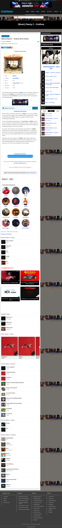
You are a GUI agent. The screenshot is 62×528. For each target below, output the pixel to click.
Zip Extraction (52, 506)
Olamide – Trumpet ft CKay (50, 123)
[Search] (60, 12)
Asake (25, 195)
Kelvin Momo (26, 217)
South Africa (5, 36)
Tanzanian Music (38, 514)
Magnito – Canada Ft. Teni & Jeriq (52, 72)
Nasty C (14, 75)
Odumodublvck (25, 228)
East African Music (38, 518)
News (5, 498)
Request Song (52, 508)
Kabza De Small (5, 217)
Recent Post (7, 502)
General (6, 496)
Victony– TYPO (48, 80)
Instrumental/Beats (38, 506)
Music (37, 11)
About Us (51, 498)
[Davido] (6, 190)
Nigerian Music (37, 496)
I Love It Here (16, 83)
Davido (5, 195)
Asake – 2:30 (47, 127)
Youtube (60, 0)
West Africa (36, 510)
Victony (15, 195)
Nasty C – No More (49, 113)
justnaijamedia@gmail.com (20, 163)
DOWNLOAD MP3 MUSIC (20, 111)
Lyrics (5, 500)
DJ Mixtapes (37, 504)
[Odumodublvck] (26, 223)
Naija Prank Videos (23, 500)
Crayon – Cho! (48, 91)
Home (27, 11)
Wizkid (25, 206)
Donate (51, 512)
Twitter (48, 0)
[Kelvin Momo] (26, 212)
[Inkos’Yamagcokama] (6, 223)
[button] (2, 47)
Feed (17, 0)
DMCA (50, 510)
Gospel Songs (37, 498)
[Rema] (6, 201)
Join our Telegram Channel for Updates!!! (20, 167)
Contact (56, 11)
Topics (44, 111)
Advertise (51, 502)
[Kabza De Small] (6, 212)
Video (58, 111)
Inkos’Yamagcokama (6, 228)
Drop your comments (6, 234)
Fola (16, 228)
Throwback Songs (38, 500)
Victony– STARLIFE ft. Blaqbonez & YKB (52, 95)
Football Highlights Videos (23, 503)
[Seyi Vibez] (16, 212)
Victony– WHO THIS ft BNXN (51, 87)
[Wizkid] (26, 201)
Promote (51, 504)
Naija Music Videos (23, 496)
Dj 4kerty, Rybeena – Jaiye (51, 98)
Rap (12, 179)
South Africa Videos (23, 507)
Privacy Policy (52, 500)
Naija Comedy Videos (24, 498)
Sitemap (34, 524)
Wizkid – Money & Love (50, 132)
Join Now (35, 108)
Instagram (54, 0)
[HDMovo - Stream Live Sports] (31, 7)
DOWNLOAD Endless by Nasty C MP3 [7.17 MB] (20, 156)
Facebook (43, 0)
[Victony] (16, 190)
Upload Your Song (30, 172)
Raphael (9, 41)
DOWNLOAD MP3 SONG (20, 51)
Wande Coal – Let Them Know (51, 118)
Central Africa (37, 516)
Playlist (35, 520)
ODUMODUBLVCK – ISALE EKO (51, 68)
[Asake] (26, 190)
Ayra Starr (15, 206)
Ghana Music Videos (24, 505)
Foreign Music (37, 512)
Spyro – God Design (49, 102)
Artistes (49, 11)
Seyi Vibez (15, 217)
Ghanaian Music (38, 502)
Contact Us (51, 496)
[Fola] (16, 223)
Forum (32, 11)
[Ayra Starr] (16, 201)
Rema (6, 206)
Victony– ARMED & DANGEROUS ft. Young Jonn (52, 84)
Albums (43, 11)
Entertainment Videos (24, 509)
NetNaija (38, 524)
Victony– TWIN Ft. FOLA (50, 76)
